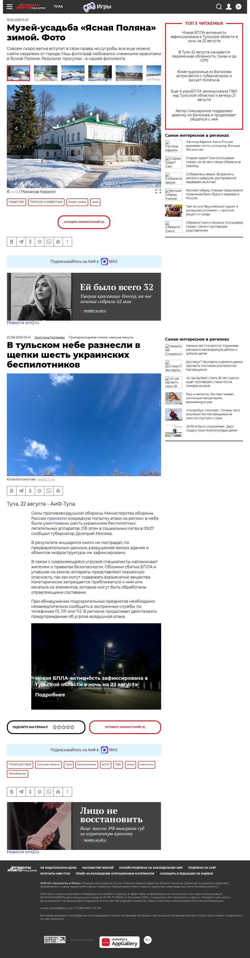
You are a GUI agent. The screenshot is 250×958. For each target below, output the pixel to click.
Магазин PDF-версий (98, 867)
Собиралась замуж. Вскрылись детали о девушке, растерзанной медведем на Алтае (211, 178)
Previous (16, 128)
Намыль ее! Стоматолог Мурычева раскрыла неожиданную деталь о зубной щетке (212, 349)
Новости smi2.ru (23, 322)
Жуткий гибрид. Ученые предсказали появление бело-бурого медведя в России (214, 194)
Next (151, 128)
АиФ (14, 192)
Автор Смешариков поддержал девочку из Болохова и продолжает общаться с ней (204, 115)
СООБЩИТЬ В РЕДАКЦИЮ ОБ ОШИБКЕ (186, 873)
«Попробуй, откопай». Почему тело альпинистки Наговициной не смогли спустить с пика (213, 414)
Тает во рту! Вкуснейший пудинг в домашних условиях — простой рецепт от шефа (212, 210)
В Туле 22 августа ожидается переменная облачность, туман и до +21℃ (204, 56)
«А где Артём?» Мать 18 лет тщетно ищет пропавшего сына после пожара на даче (212, 382)
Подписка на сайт (202, 867)
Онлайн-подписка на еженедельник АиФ (151, 867)
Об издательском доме (58, 867)
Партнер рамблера (82, 939)
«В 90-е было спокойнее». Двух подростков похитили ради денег (212, 428)
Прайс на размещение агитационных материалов (115, 873)
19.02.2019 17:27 (18, 20)
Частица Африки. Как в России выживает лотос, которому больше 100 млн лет (213, 145)
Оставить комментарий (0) (84, 222)
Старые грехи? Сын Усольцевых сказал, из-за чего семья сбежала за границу (213, 162)
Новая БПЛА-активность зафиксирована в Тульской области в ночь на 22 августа (204, 37)
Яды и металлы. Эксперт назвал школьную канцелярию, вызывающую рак (210, 398)
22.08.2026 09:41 (19, 337)
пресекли (57, 518)
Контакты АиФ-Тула (55, 873)
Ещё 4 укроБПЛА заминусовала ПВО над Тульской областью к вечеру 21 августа (204, 95)
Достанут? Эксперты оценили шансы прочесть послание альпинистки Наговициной (214, 365)
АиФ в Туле (46, 479)
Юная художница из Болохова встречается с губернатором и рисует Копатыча (204, 76)
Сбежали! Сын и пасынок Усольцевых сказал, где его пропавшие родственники (214, 226)
